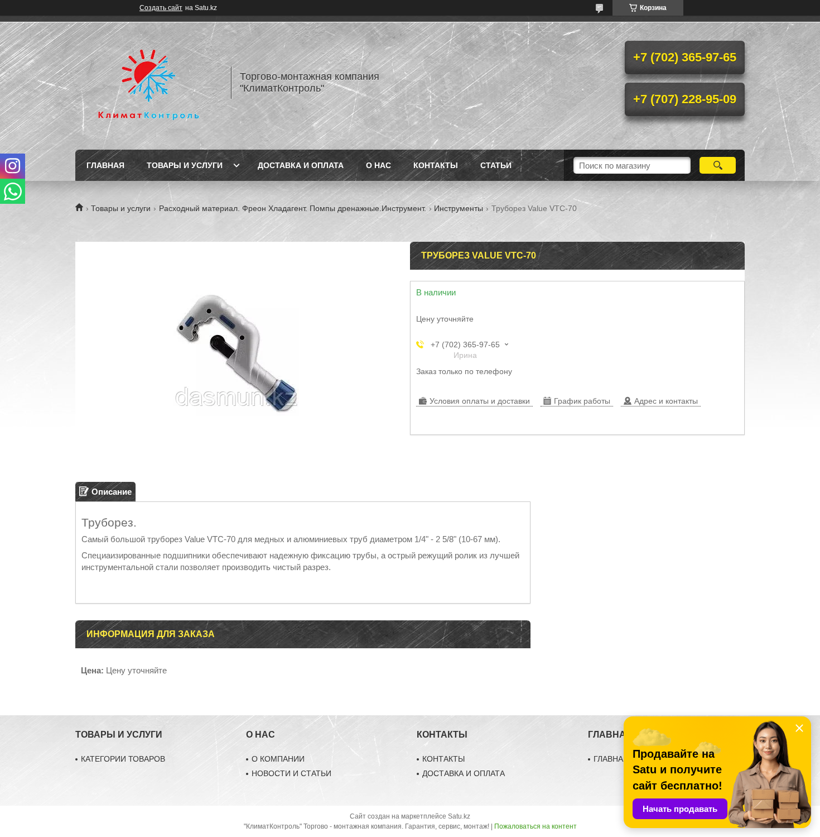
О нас (378, 165)
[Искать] (718, 165)
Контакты (435, 165)
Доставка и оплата (301, 165)
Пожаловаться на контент (535, 826)
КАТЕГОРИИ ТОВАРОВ (123, 758)
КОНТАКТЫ (443, 758)
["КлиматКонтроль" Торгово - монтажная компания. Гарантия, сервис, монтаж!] (147, 82)
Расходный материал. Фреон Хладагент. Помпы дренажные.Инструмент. (292, 208)
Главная (105, 165)
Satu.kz (459, 816)
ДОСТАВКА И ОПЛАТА (463, 773)
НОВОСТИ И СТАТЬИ (291, 773)
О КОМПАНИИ (278, 758)
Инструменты (458, 208)
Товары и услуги (185, 165)
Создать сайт (160, 8)
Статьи (496, 165)
